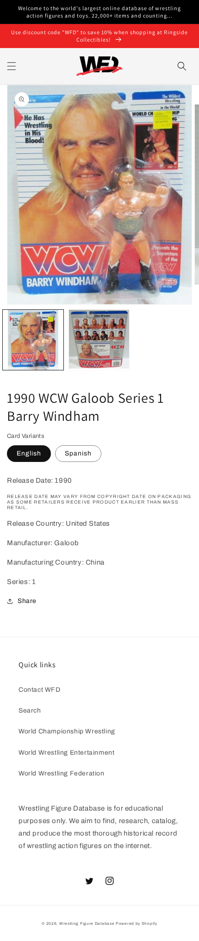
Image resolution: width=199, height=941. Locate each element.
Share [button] (27, 600)
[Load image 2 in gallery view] (99, 340)
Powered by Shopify (136, 924)
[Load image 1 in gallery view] (33, 340)
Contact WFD (40, 689)
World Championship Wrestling (67, 731)
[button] (11, 66)
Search (30, 710)
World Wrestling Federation (62, 773)
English (29, 453)
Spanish (78, 453)
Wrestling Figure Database (87, 924)
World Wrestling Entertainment (66, 752)
